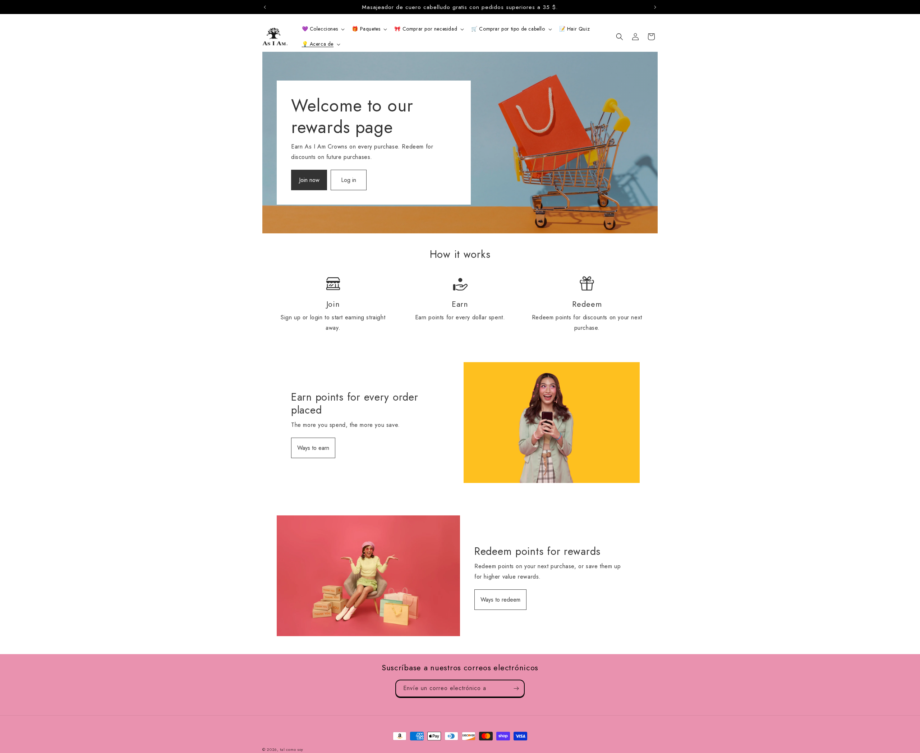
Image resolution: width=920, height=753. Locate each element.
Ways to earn (313, 448)
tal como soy (291, 749)
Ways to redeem (500, 599)
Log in (348, 180)
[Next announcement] (655, 7)
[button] (323, 28)
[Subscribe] (516, 688)
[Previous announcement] (265, 7)
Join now (309, 180)
